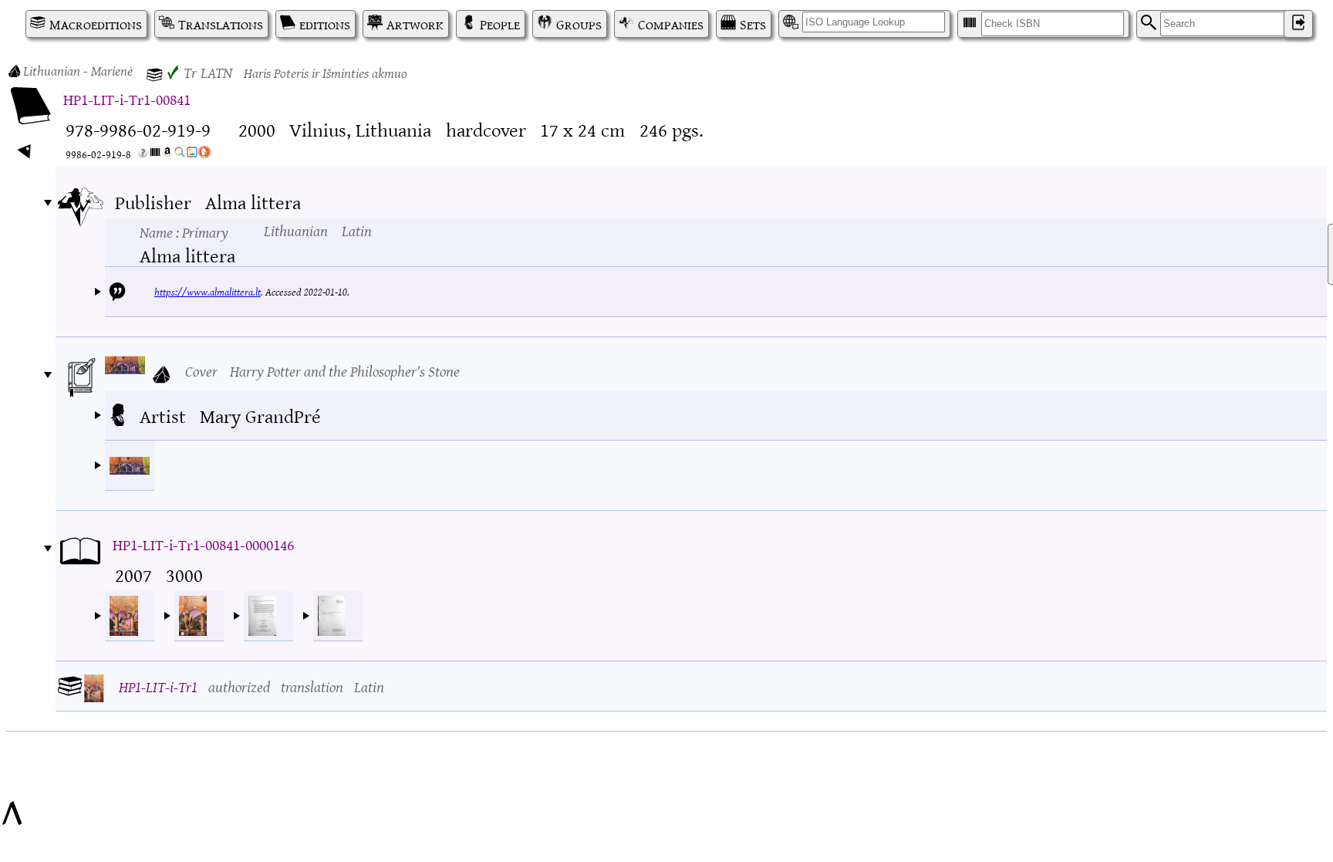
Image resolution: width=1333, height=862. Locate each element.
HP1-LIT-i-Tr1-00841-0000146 (203, 543)
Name (184, 231)
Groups (579, 24)
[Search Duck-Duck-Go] (204, 155)
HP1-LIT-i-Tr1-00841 (127, 98)
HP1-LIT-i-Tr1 (158, 685)
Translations (220, 24)
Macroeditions (95, 24)
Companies (671, 24)
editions (324, 24)
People (500, 24)
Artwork (415, 24)
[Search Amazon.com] (167, 155)
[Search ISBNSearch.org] (155, 155)
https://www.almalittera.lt (207, 291)
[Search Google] (180, 155)
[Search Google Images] (192, 155)
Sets (753, 24)
